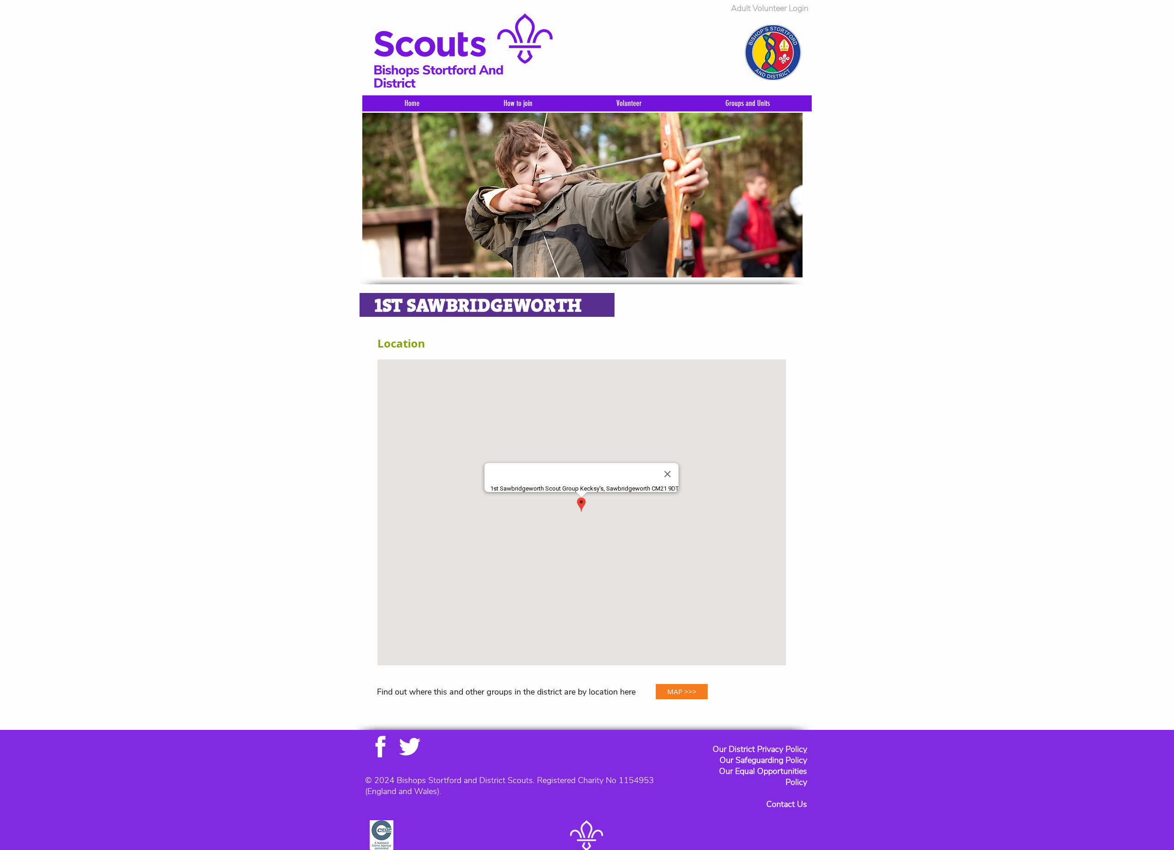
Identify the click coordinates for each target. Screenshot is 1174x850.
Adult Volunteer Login (770, 8)
